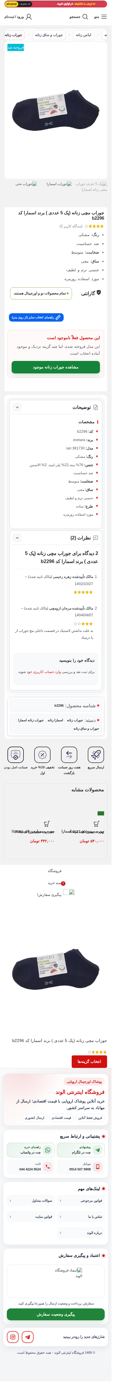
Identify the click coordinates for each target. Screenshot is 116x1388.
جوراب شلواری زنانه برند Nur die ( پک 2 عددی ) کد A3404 (32, 831)
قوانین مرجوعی (91, 1200)
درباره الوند (94, 1233)
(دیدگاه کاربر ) (70, 226)
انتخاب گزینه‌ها (89, 1061)
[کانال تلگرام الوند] (28, 1337)
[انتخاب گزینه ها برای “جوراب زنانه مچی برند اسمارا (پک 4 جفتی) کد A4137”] (96, 823)
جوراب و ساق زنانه (49, 35)
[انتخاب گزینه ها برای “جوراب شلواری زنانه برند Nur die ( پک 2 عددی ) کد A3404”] (47, 823)
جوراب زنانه (13, 35)
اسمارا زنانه (55, 720)
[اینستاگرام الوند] (13, 1337)
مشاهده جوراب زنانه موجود (56, 367)
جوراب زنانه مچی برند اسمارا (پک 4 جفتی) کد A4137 (83, 831)
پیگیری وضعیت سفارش (56, 1314)
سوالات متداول (42, 1200)
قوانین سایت (43, 1216)
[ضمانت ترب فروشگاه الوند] (41, 1281)
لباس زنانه (83, 35)
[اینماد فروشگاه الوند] (68, 1281)
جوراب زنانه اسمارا (31, 720)
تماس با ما (95, 1216)
